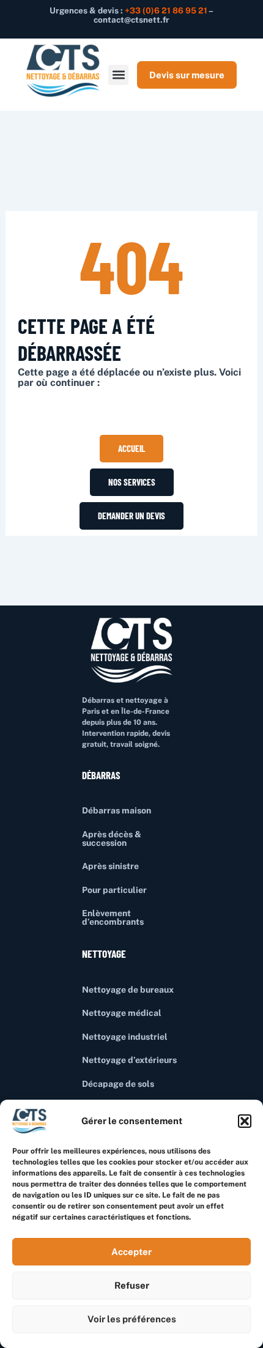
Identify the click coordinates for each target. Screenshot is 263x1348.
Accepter (131, 1251)
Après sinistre (110, 866)
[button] (245, 1121)
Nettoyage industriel (125, 1037)
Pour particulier (114, 890)
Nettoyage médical (121, 1013)
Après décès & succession (111, 838)
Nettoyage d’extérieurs (129, 1060)
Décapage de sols (118, 1084)
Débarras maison (116, 810)
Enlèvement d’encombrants (113, 917)
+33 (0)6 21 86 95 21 (166, 10)
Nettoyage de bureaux (128, 989)
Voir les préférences (131, 1319)
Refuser (131, 1285)
